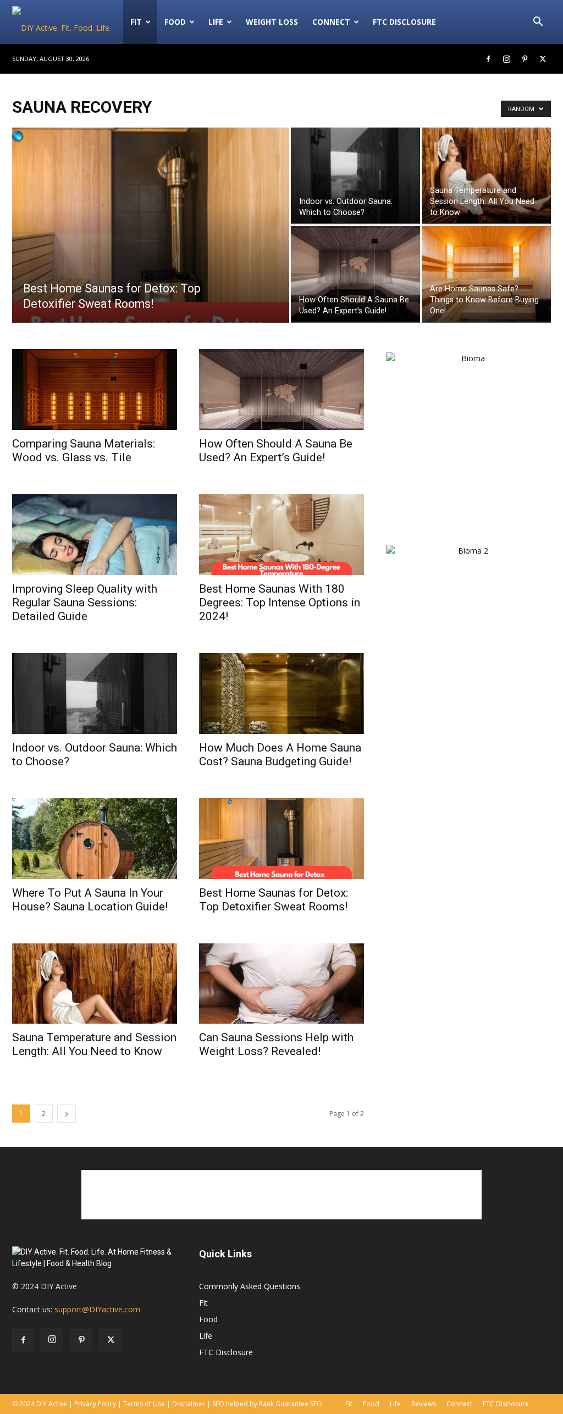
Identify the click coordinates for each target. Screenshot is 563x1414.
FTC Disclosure (404, 21)
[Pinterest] (524, 59)
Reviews (423, 1404)
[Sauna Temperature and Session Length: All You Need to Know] (486, 175)
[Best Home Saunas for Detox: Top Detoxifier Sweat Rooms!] (150, 247)
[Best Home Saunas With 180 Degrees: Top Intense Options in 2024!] (281, 534)
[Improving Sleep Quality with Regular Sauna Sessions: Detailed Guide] (94, 534)
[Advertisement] (468, 802)
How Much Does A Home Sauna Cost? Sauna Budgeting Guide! (280, 754)
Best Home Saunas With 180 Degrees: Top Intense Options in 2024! (279, 602)
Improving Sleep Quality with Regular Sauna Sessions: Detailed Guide (84, 602)
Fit (203, 1302)
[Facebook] (488, 59)
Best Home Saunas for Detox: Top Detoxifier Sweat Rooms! (273, 899)
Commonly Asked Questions (249, 1286)
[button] (538, 23)
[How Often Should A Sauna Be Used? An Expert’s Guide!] (355, 274)
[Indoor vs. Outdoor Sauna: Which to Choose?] (355, 175)
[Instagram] (506, 59)
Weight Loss (272, 21)
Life (215, 21)
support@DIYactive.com (97, 1309)
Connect (331, 21)
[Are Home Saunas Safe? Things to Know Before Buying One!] (486, 274)
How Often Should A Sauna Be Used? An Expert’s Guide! (275, 450)
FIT (136, 21)
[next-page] (66, 1113)
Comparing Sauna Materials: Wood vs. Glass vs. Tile (83, 450)
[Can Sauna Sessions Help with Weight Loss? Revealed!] (281, 983)
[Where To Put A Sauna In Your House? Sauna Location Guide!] (94, 838)
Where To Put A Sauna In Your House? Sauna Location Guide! (90, 899)
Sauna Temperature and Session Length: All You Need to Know (94, 1044)
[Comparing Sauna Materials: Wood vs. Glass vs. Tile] (94, 389)
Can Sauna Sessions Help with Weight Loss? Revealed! (276, 1044)
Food (175, 21)
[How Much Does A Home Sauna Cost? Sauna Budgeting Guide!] (281, 693)
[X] (542, 59)
